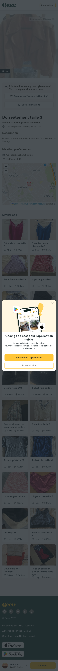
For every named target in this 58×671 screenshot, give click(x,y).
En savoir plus (29, 365)
